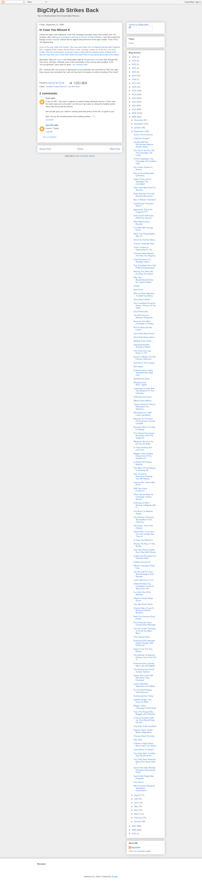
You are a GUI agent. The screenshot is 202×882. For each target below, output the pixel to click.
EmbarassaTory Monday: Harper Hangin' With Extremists (144, 643)
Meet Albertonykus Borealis (142, 223)
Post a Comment (49, 137)
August (137, 795)
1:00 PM (49, 132)
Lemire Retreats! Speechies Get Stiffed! (144, 685)
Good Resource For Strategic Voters (142, 260)
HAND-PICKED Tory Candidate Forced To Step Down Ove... (144, 586)
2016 (134, 87)
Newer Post (45, 149)
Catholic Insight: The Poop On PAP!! (142, 701)
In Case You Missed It (143, 540)
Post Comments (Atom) (85, 156)
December (139, 120)
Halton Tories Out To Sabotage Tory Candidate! (142, 181)
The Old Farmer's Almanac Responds (143, 316)
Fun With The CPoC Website (142, 593)
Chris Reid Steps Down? (144, 333)
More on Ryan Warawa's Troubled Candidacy (144, 294)
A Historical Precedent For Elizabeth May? (145, 557)
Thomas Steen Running (144, 736)
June (136, 803)
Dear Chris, (138, 289)
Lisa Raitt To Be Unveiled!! (145, 726)
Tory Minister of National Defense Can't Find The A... (145, 657)
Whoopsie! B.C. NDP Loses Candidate (143, 414)
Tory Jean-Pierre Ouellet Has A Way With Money (145, 551)
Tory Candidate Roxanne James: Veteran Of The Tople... (145, 305)
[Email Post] (70, 83)
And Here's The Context (144, 363)
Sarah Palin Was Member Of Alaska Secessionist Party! (145, 770)
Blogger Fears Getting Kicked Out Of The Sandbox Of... (143, 455)
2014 (134, 94)
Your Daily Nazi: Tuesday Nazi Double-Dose (144, 754)
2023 (134, 61)
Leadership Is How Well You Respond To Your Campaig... (144, 390)
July (136, 799)
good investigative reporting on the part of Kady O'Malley (78, 37)
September (139, 131)
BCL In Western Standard (145, 200)
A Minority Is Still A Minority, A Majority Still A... (144, 505)
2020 (134, 72)
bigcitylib (52, 83)
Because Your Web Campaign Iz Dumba (143, 322)
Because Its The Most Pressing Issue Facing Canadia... (144, 421)
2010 (134, 109)
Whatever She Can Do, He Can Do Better (144, 442)
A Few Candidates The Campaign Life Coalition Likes (145, 161)
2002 (134, 833)
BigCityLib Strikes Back (68, 10)
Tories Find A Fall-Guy (143, 135)
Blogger (115, 877)
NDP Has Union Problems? (140, 489)
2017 (134, 83)
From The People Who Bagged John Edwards (144, 713)
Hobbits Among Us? (142, 562)
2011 (134, 105)
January (138, 821)
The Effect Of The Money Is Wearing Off (145, 469)
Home (80, 149)
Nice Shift (138, 740)
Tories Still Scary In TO (143, 580)
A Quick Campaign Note (144, 243)
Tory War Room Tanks (143, 604)
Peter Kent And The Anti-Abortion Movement (144, 195)
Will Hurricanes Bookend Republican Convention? (144, 788)
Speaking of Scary (141, 379)
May (136, 806)
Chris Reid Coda (141, 311)
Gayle (48, 98)
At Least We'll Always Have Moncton (143, 691)
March (137, 814)
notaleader (55, 40)
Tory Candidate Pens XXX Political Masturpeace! (145, 266)
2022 (134, 64)
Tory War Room (74, 86)
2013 (134, 98)
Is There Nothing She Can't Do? (143, 448)
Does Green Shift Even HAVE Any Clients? (143, 216)
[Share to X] (80, 83)
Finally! (137, 286)
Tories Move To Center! (144, 749)
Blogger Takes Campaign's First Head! (145, 707)
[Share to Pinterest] (86, 83)
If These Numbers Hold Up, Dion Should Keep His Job (144, 720)
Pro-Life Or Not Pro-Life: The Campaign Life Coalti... (144, 152)
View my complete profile (139, 851)
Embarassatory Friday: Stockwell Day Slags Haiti (143, 372)
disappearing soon (91, 60)
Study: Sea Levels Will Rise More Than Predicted (143, 677)
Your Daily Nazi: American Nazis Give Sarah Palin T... (145, 761)
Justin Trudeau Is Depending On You (143, 248)
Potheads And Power (143, 397)
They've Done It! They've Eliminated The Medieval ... (144, 406)
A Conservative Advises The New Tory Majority (144, 254)
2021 (134, 68)
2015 (134, 90)
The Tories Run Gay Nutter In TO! (142, 352)
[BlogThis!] (78, 83)
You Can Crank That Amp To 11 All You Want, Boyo (145, 630)
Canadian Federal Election (56, 86)
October (138, 128)
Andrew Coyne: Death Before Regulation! (143, 731)
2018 (134, 79)
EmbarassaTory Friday (143, 696)
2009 (134, 113)
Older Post (115, 149)
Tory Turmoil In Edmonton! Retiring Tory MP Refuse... (143, 476)
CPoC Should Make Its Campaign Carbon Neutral (143, 496)
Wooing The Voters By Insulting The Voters (143, 272)
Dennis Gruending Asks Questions (144, 174)
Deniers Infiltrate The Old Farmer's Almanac (144, 358)
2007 (134, 826)
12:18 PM (49, 120)
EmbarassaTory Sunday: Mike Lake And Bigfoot (144, 664)
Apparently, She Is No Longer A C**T (143, 210)
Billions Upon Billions (142, 400)
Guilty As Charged (141, 138)
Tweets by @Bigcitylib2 (139, 24)
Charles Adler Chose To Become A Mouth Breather (144, 610)
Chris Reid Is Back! (142, 299)
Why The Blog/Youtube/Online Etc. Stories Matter (143, 279)
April (136, 810)
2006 (134, 830)
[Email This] (75, 83)
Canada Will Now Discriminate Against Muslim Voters (143, 144)
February (138, 818)
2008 (134, 117)
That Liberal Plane (142, 637)
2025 (134, 57)
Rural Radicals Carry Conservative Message (145, 623)
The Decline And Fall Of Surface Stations (144, 670)
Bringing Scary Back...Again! (140, 383)
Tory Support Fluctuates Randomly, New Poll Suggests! (144, 435)
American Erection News (144, 240)
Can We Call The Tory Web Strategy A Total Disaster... (144, 574)
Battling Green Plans (142, 341)
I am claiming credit (79, 65)
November (139, 124)
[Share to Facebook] (83, 83)
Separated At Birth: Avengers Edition (142, 346)
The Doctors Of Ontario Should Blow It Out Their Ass (144, 519)
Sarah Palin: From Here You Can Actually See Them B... (144, 534)
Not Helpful (138, 366)
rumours (59, 60)
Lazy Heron (139, 782)
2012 (134, 102)
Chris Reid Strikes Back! (144, 337)
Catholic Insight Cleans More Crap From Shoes (145, 744)
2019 (134, 76)
